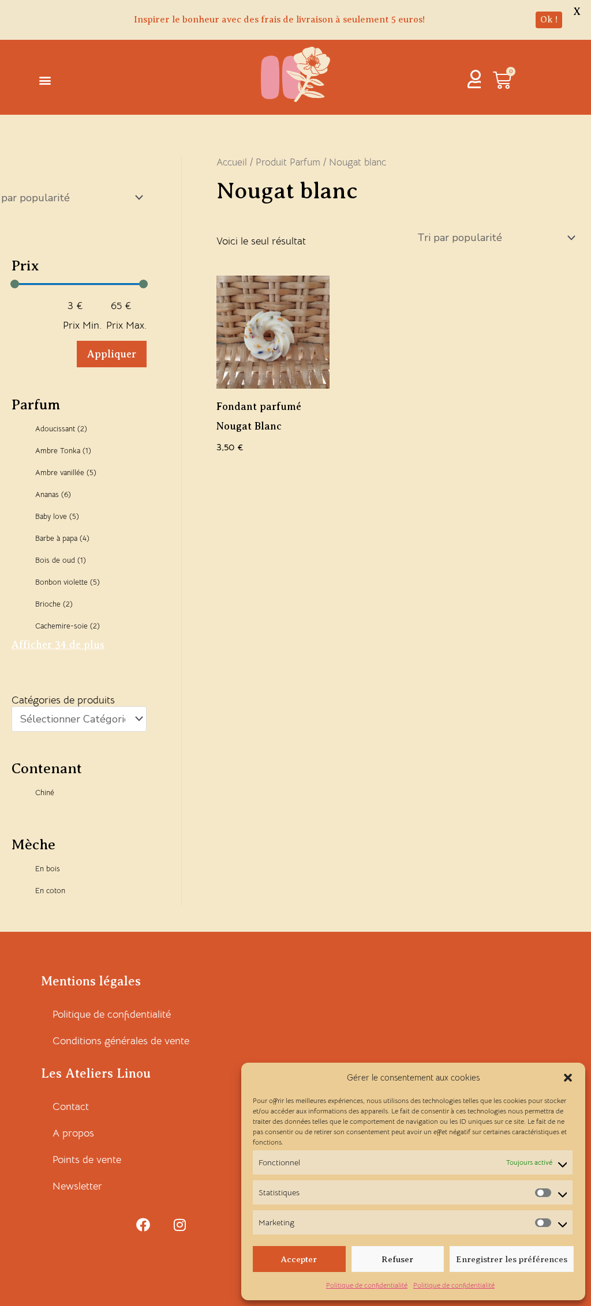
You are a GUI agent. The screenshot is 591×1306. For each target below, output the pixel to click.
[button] (568, 1077)
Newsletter (77, 1186)
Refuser (397, 1259)
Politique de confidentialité (366, 1285)
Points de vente (87, 1159)
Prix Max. (126, 325)
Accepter (299, 1259)
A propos (73, 1133)
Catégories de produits (63, 700)
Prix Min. (82, 325)
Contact (71, 1106)
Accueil (231, 162)
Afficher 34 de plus (58, 644)
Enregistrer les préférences (511, 1259)
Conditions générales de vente (121, 1040)
